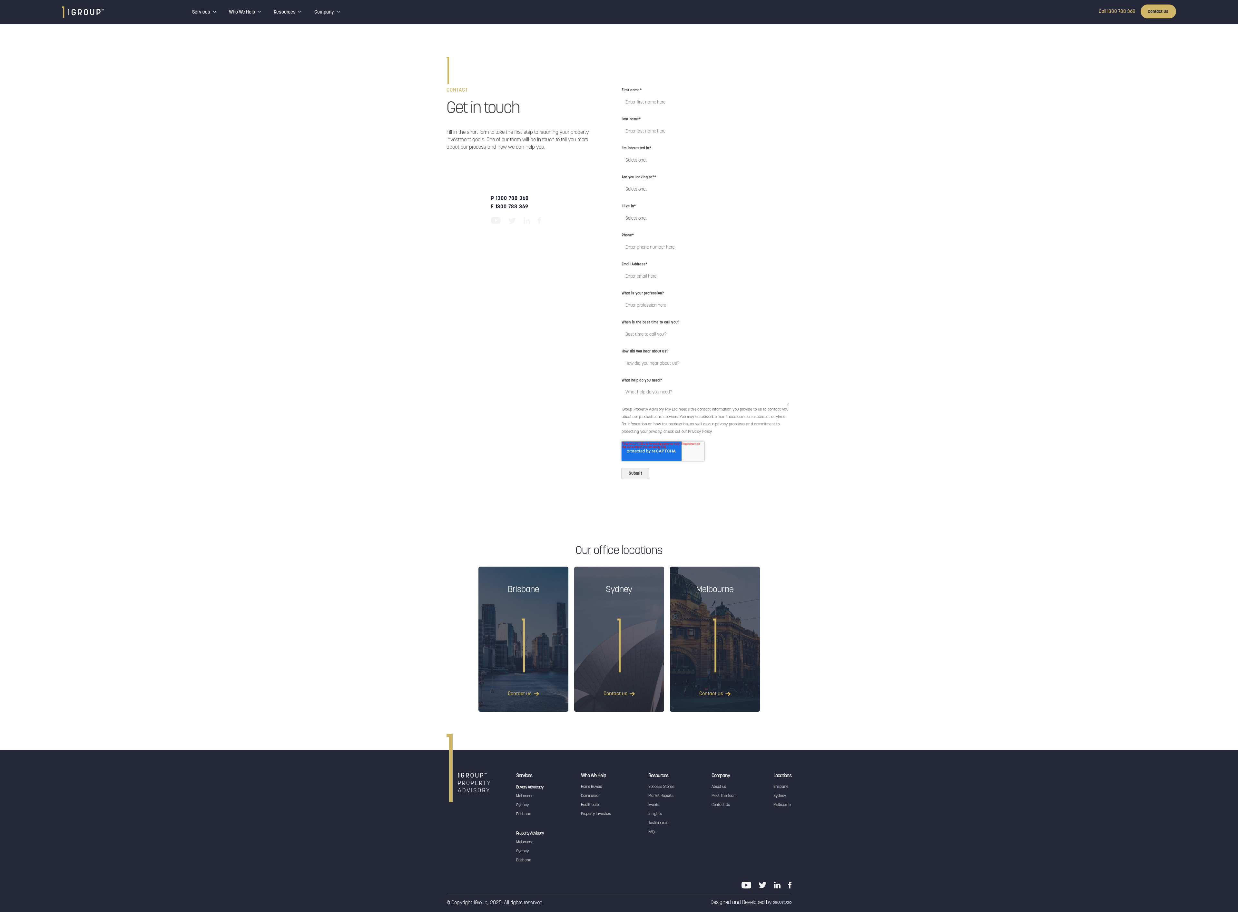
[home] (83, 12)
